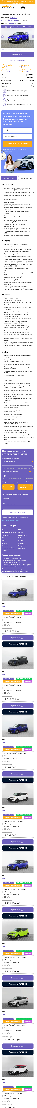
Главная (4, 14)
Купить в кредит (17, 54)
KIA (23, 14)
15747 (34, 14)
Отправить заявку (17, 512)
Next (33, 36)
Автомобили (15, 14)
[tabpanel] (18, 36)
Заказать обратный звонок (17, 144)
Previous (2, 36)
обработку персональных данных (11, 153)
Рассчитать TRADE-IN (18, 644)
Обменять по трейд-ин (17, 60)
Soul (28, 14)
